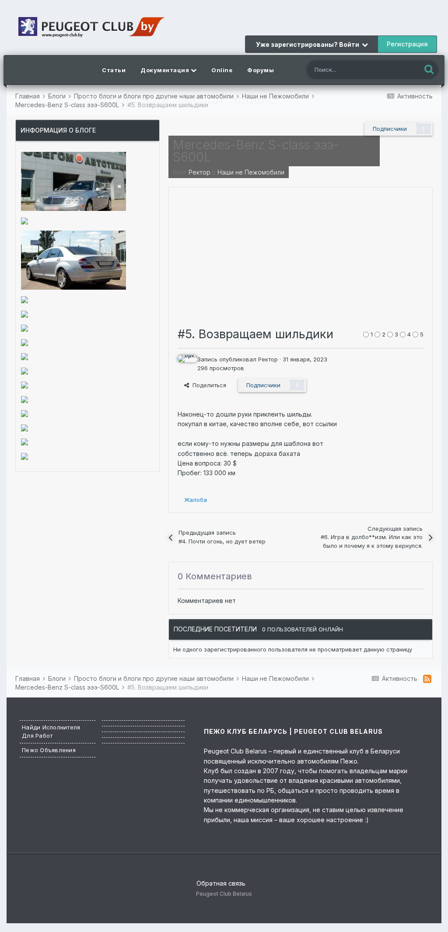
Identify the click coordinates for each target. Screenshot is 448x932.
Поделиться (207, 385)
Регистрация (407, 44)
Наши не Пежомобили (250, 172)
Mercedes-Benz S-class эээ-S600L (256, 151)
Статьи (114, 70)
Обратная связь (220, 883)
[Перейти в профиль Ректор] (185, 362)
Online (221, 70)
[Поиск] (429, 70)
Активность (255, 99)
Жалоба (195, 499)
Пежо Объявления (49, 749)
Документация (165, 70)
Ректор (199, 172)
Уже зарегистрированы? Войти (309, 44)
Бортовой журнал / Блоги (127, 99)
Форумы (260, 70)
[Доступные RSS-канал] (427, 678)
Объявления (201, 99)
